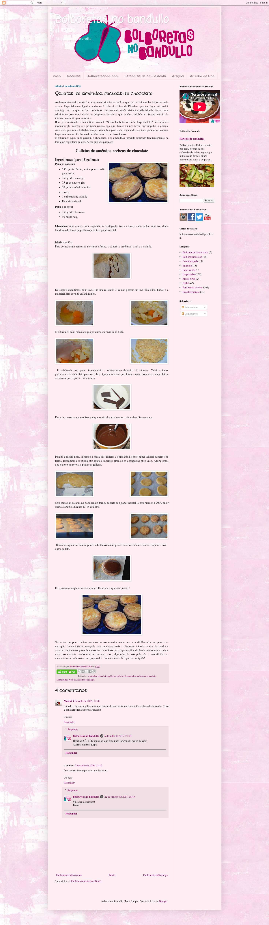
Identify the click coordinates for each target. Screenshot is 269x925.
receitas (72, 679)
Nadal (186, 283)
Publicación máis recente (69, 875)
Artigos (178, 76)
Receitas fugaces (191, 292)
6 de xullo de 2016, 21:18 (117, 736)
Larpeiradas (62, 679)
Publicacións (191, 307)
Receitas (74, 76)
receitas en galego (85, 679)
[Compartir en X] (87, 671)
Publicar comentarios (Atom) (86, 881)
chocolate (102, 676)
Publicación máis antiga (155, 875)
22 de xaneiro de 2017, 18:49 (119, 796)
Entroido (187, 265)
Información (189, 270)
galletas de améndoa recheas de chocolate (136, 676)
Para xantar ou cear (193, 287)
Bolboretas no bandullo (112, 19)
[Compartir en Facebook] (90, 671)
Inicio (57, 76)
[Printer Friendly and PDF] (67, 672)
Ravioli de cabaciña (192, 138)
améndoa (92, 676)
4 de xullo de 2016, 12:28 (86, 701)
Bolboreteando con (192, 256)
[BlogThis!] (83, 671)
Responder (69, 722)
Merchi (68, 701)
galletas (112, 676)
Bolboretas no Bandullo (86, 736)
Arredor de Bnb (202, 76)
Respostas (73, 729)
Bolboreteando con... (103, 76)
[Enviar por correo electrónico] (80, 671)
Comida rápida (190, 261)
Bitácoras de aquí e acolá (146, 76)
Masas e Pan (189, 278)
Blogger (163, 901)
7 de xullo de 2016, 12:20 (88, 765)
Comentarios (191, 313)
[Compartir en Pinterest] (94, 671)
